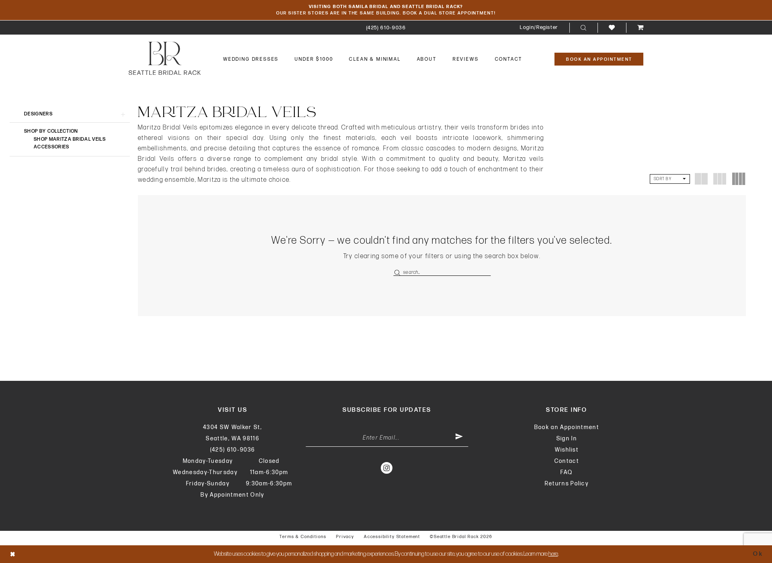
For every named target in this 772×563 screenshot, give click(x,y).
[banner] (165, 58)
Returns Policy (567, 483)
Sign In (566, 438)
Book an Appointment (566, 427)
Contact (566, 461)
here (553, 554)
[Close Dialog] (13, 554)
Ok (758, 554)
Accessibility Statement (392, 536)
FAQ (567, 472)
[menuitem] (386, 27)
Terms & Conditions (302, 536)
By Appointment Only (232, 494)
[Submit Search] (398, 272)
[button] (539, 27)
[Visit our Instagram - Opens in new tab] (387, 467)
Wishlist (567, 449)
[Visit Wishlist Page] (611, 28)
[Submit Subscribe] (459, 438)
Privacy (345, 536)
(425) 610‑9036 (232, 449)
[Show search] (583, 28)
